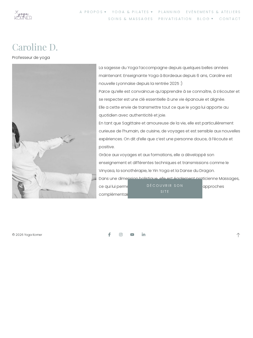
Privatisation (175, 18)
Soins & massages (130, 18)
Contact (230, 18)
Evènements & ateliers (213, 11)
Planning (169, 11)
